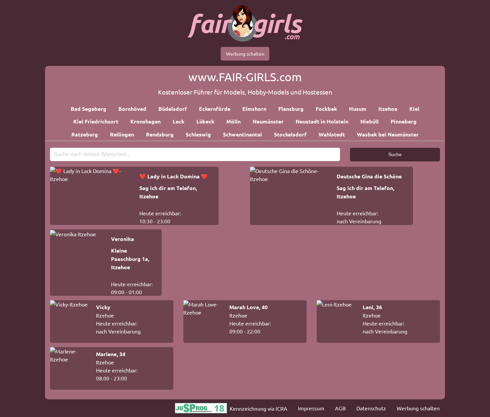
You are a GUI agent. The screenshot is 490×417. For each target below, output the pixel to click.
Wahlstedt (332, 134)
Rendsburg (160, 134)
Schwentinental (242, 134)
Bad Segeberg (88, 108)
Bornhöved (132, 108)
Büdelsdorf (172, 108)
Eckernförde (214, 108)
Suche (395, 154)
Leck (178, 121)
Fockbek (326, 108)
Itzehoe (387, 108)
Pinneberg (404, 121)
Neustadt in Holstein (322, 121)
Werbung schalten (245, 54)
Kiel (414, 108)
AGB (340, 408)
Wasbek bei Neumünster (388, 134)
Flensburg (291, 108)
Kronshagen (145, 121)
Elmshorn (254, 108)
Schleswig (198, 134)
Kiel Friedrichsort (95, 121)
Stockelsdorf (290, 134)
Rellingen (122, 134)
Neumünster (268, 121)
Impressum (311, 408)
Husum (357, 108)
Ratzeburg (84, 134)
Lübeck (205, 121)
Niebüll (369, 121)
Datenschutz (371, 408)
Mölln (233, 121)
